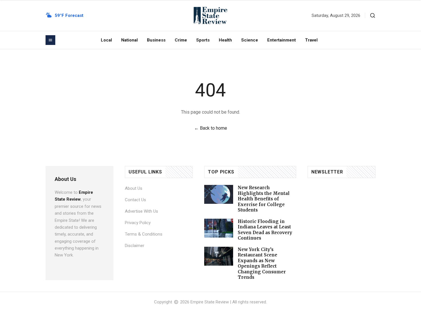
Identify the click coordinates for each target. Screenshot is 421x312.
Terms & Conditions (143, 234)
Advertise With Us (141, 211)
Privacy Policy (138, 222)
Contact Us (135, 199)
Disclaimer (134, 245)
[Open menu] (50, 40)
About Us (133, 188)
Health (225, 40)
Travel (311, 40)
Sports (203, 40)
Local (106, 40)
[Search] (372, 15)
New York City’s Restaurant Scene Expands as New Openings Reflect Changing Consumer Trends (262, 263)
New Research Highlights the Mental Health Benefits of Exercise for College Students (264, 199)
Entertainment (281, 40)
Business (156, 40)
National (129, 40)
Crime (181, 40)
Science (249, 40)
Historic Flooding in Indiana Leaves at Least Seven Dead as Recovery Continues (265, 230)
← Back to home (210, 128)
